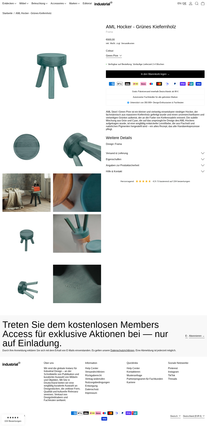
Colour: (110, 50)
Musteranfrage (134, 375)
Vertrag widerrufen (95, 379)
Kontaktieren (133, 371)
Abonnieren (195, 336)
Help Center (91, 368)
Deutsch (174, 416)
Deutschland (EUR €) (192, 416)
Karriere (131, 382)
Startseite (7, 13)
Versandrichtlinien (95, 371)
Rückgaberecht (93, 375)
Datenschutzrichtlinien (122, 350)
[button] (197, 3)
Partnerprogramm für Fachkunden (145, 379)
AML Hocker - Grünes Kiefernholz (34, 13)
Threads (172, 379)
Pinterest (173, 368)
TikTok (171, 375)
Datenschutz (92, 389)
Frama (109, 31)
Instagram (173, 371)
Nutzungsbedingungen (97, 382)
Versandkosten (127, 43)
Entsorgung (91, 386)
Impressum (91, 393)
